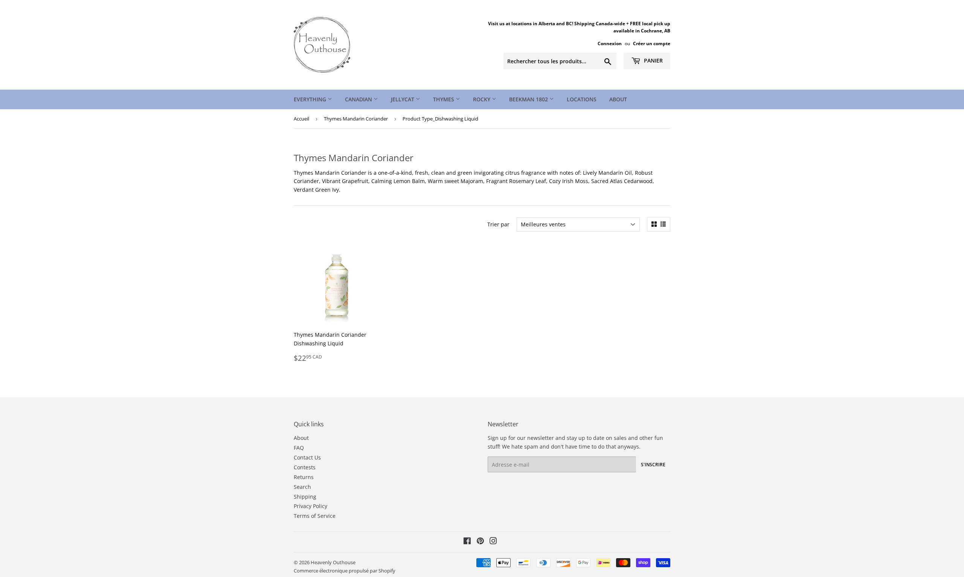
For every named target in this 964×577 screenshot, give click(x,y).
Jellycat (403, 99)
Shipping (305, 496)
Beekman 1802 (529, 99)
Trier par (498, 224)
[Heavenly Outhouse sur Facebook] (467, 541)
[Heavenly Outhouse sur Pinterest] (480, 541)
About (618, 99)
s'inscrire (653, 464)
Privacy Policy (310, 506)
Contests (305, 467)
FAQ (299, 447)
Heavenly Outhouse (333, 562)
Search (302, 486)
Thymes (444, 99)
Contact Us (307, 457)
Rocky (482, 99)
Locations (581, 99)
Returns (304, 477)
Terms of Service (315, 515)
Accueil (301, 118)
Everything (311, 99)
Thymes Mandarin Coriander (356, 118)
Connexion (610, 43)
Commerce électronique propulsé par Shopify (344, 570)
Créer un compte (651, 43)
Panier (652, 60)
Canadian (359, 99)
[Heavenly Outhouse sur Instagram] (493, 541)
